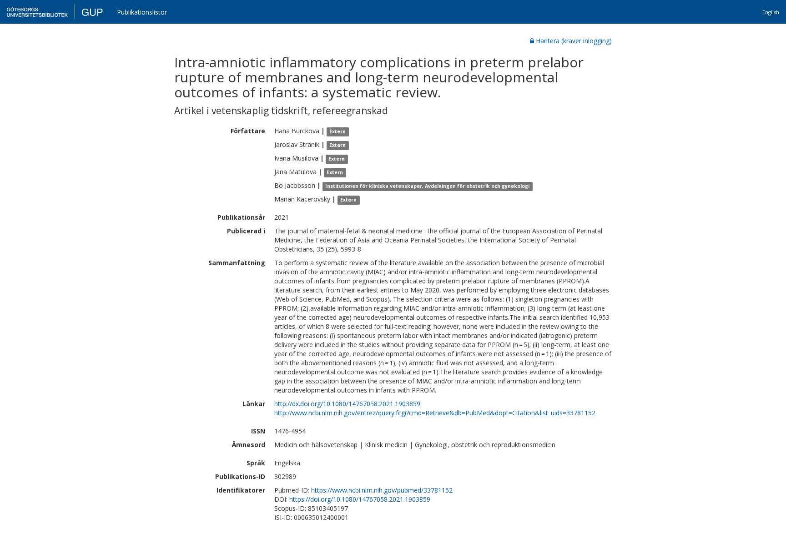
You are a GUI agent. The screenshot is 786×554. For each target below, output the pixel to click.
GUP (92, 12)
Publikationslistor (142, 12)
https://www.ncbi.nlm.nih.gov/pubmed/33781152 (382, 490)
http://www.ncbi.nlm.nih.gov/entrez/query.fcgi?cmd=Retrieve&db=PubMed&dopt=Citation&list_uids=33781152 (434, 412)
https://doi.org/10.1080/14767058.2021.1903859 (359, 499)
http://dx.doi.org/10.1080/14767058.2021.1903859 (347, 403)
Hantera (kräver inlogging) (574, 40)
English (770, 12)
